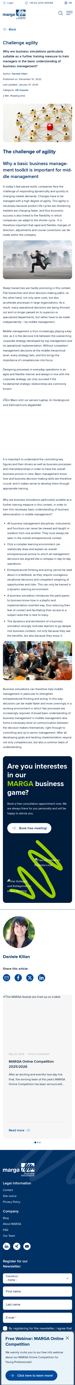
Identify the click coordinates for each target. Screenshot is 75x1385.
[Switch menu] (69, 13)
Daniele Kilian (19, 73)
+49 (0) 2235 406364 (41, 2)
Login (10, 2)
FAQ (5, 1230)
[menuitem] (68, 3)
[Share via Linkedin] (41, 977)
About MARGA (12, 1224)
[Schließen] (67, 1338)
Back (12, 29)
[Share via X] (29, 977)
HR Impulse (21, 90)
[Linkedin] (6, 1246)
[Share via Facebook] (18, 977)
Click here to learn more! (35, 1376)
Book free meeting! (33, 828)
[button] (35, 1142)
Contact (8, 1190)
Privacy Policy (11, 1202)
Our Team (9, 1236)
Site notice (10, 1196)
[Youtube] (27, 1246)
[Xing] (16, 1246)
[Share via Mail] (6, 977)
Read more (16, 1130)
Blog (6, 1218)
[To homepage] (14, 13)
